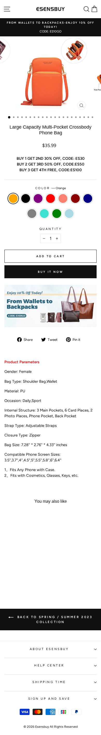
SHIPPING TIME (49, 682)
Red (50, 198)
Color (50, 188)
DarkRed (75, 198)
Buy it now (50, 272)
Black (25, 198)
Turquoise (44, 213)
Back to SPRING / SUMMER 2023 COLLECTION (54, 619)
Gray (32, 213)
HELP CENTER (49, 665)
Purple (38, 198)
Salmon (63, 198)
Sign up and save (49, 698)
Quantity (50, 229)
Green (57, 213)
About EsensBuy (49, 649)
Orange (13, 198)
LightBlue (69, 213)
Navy (88, 198)
